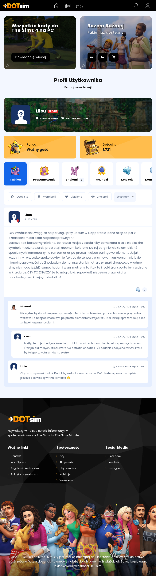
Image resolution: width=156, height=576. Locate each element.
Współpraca (18, 462)
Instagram (115, 468)
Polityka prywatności (24, 474)
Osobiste (22, 197)
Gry (62, 456)
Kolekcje (127, 179)
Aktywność (66, 462)
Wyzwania (66, 480)
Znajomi (74, 179)
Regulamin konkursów (25, 468)
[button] (136, 5)
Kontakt (16, 456)
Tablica (15, 179)
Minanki (25, 306)
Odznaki (102, 179)
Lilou (28, 215)
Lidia (23, 366)
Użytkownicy (68, 468)
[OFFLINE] (14, 217)
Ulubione (76, 197)
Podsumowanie (44, 179)
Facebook (115, 456)
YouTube (114, 462)
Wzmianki (49, 197)
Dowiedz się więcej (30, 57)
